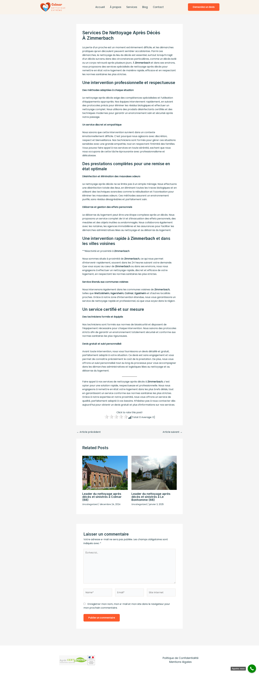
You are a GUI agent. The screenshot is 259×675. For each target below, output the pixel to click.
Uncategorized (90, 504)
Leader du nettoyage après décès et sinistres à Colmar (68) (102, 497)
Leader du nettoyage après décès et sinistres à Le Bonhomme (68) (150, 497)
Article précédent (89, 432)
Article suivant (172, 432)
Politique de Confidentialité (180, 658)
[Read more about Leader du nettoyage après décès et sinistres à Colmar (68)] (105, 472)
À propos (115, 7)
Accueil (100, 7)
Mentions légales (180, 662)
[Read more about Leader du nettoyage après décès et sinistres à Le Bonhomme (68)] (154, 472)
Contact (158, 7)
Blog (145, 7)
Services (131, 7)
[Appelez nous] (252, 668)
